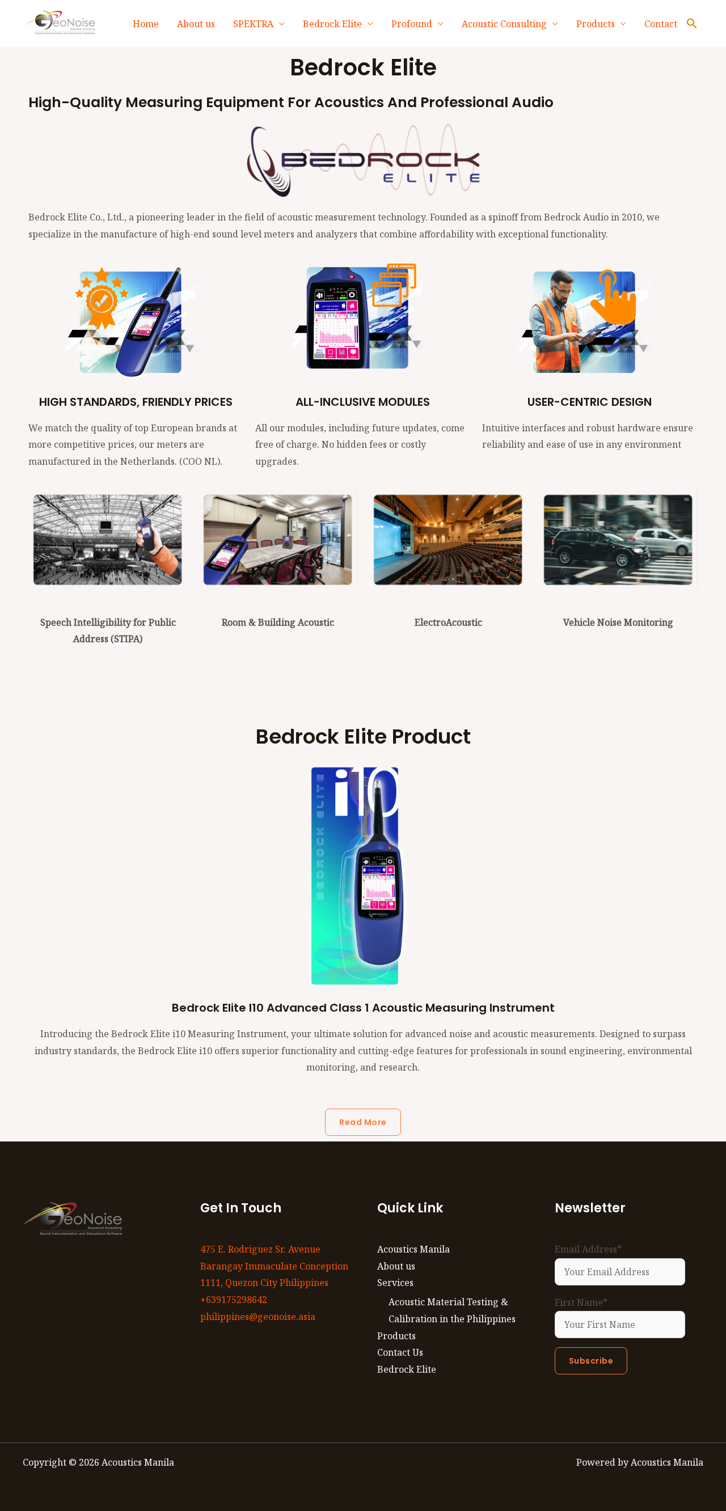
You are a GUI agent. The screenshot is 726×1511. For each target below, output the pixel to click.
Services (395, 1282)
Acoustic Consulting (504, 24)
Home (146, 24)
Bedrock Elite (332, 24)
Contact (660, 24)
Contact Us (400, 1352)
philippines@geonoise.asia (257, 1316)
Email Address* (588, 1249)
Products (595, 24)
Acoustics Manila (413, 1249)
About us (196, 24)
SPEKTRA (253, 24)
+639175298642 (233, 1299)
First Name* (581, 1302)
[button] (692, 24)
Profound (411, 24)
